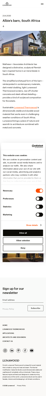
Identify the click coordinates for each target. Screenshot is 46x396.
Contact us (8, 341)
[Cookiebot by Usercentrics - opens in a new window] (32, 146)
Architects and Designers (14, 337)
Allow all (23, 233)
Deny (23, 248)
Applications (8, 333)
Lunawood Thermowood (25, 107)
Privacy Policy (8, 309)
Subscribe (35, 308)
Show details (32, 225)
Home (5, 325)
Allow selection (23, 240)
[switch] (39, 199)
